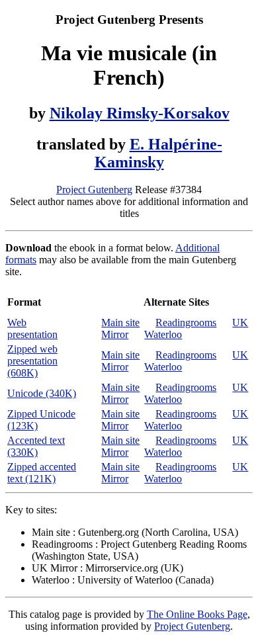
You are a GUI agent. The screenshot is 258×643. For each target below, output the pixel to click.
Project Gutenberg (94, 189)
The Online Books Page (197, 614)
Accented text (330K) (36, 446)
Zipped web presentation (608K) (32, 360)
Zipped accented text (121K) (41, 472)
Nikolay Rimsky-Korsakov (140, 113)
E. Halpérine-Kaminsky (158, 153)
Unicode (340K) (41, 393)
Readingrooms (185, 322)
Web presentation (32, 328)
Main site (120, 322)
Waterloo (163, 334)
